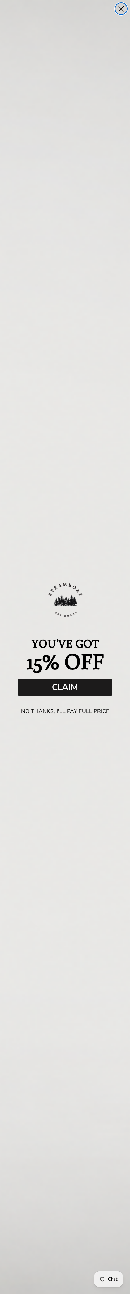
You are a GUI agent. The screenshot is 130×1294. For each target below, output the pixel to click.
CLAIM (65, 687)
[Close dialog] (121, 9)
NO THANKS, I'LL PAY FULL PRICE (65, 711)
